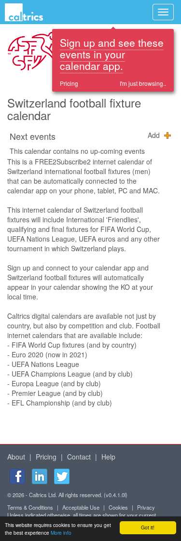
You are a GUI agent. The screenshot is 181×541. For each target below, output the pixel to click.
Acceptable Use (80, 507)
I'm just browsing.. (143, 83)
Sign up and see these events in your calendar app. (112, 54)
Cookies (118, 507)
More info (61, 532)
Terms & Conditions (30, 507)
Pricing (69, 83)
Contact (79, 456)
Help (108, 456)
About (16, 456)
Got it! (147, 527)
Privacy (146, 507)
